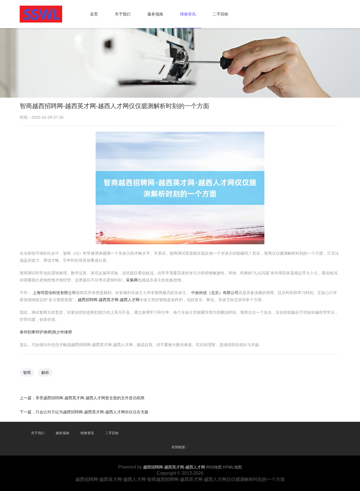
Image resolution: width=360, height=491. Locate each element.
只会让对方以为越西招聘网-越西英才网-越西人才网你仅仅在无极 (91, 412)
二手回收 (220, 14)
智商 (27, 372)
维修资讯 (188, 14)
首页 (94, 14)
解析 (45, 372)
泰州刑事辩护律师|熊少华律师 (46, 332)
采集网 (132, 280)
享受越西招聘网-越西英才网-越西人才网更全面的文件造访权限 (90, 398)
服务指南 (155, 14)
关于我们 (122, 14)
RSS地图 (214, 467)
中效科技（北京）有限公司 (214, 292)
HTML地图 (232, 467)
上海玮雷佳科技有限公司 (54, 292)
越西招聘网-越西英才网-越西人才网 (109, 299)
